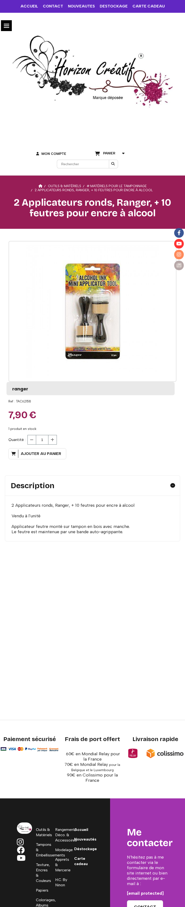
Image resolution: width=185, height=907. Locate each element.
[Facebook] (179, 233)
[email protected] (145, 893)
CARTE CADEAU (148, 6)
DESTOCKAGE (114, 6)
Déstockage (85, 849)
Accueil (81, 829)
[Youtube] (179, 244)
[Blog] (179, 265)
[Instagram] (179, 254)
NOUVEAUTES (81, 6)
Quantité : (17, 439)
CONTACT (53, 6)
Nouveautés (85, 839)
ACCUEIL (29, 6)
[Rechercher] (113, 164)
